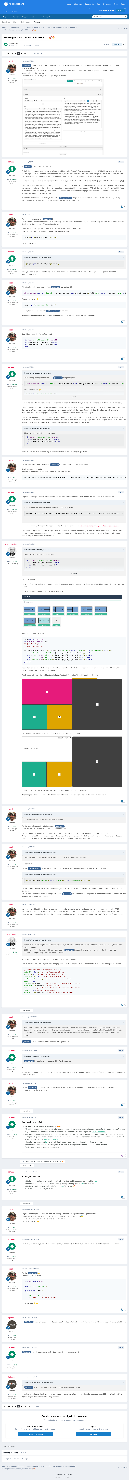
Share (107, 44)
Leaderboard (45, 17)
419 (10, 561)
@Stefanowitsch (65, 198)
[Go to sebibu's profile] (12, 68)
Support (25, 17)
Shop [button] (116, 4)
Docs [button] (123, 4)
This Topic (117, 17)
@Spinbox (26, 1352)
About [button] (69, 4)
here (47, 1142)
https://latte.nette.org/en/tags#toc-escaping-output (99, 526)
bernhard (14, 43)
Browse (6, 17)
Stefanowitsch (11, 544)
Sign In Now (93, 1434)
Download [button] (107, 4)
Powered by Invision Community (64, 1477)
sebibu (12, 61)
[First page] (4, 53)
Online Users (25, 22)
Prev (8, 53)
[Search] (125, 16)
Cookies (69, 1474)
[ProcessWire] (14, 4)
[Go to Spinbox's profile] (12, 1324)
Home (6, 11)
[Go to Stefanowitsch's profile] (12, 551)
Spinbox (11, 1318)
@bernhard (26, 65)
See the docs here (99, 1132)
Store (34, 17)
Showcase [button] (78, 4)
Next (25, 53)
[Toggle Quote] (25, 257)
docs (96, 1184)
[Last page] (29, 53)
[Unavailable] (72, 612)
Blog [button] (98, 4)
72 (10, 79)
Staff (15, 22)
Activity (16, 17)
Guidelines (6, 22)
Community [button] (89, 4)
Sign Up (120, 10)
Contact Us (61, 1474)
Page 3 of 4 (37, 53)
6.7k (9, 179)
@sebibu (28, 166)
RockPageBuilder (32, 46)
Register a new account (35, 1434)
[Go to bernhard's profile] (6, 44)
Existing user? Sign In (106, 10)
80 (10, 1335)
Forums (14, 11)
